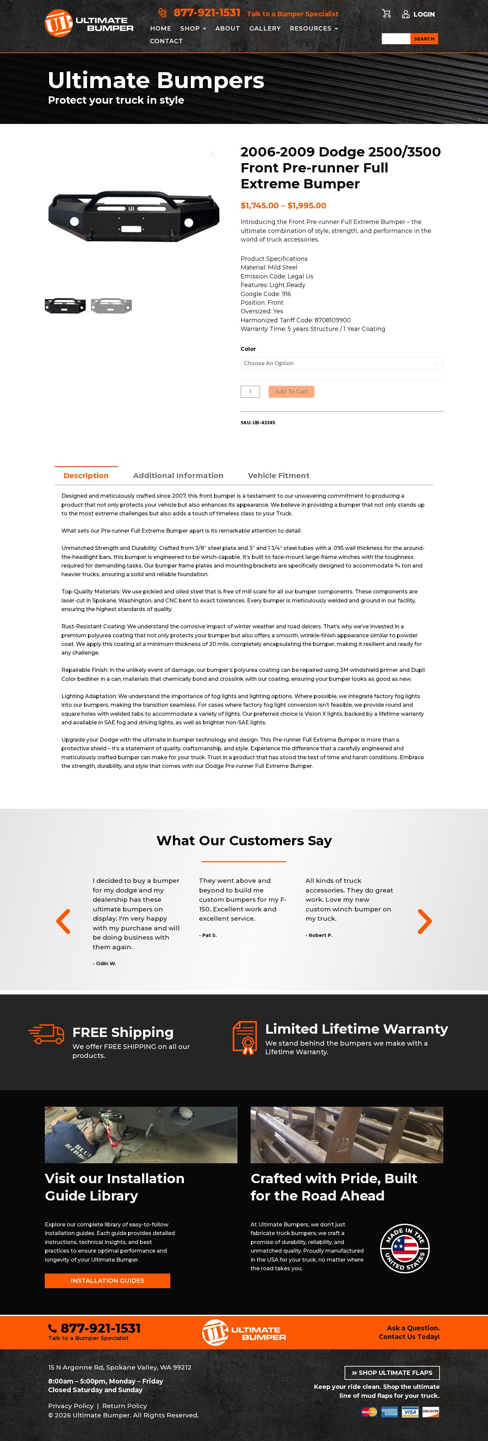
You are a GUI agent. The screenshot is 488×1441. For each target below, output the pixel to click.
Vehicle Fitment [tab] (279, 475)
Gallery (265, 28)
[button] (213, 155)
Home (160, 28)
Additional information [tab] (178, 475)
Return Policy (124, 1406)
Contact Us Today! (409, 1337)
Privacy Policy (71, 1406)
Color (248, 349)
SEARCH (424, 39)
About (227, 28)
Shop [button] (190, 28)
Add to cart (291, 391)
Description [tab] (86, 475)
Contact (166, 41)
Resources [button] (311, 28)
